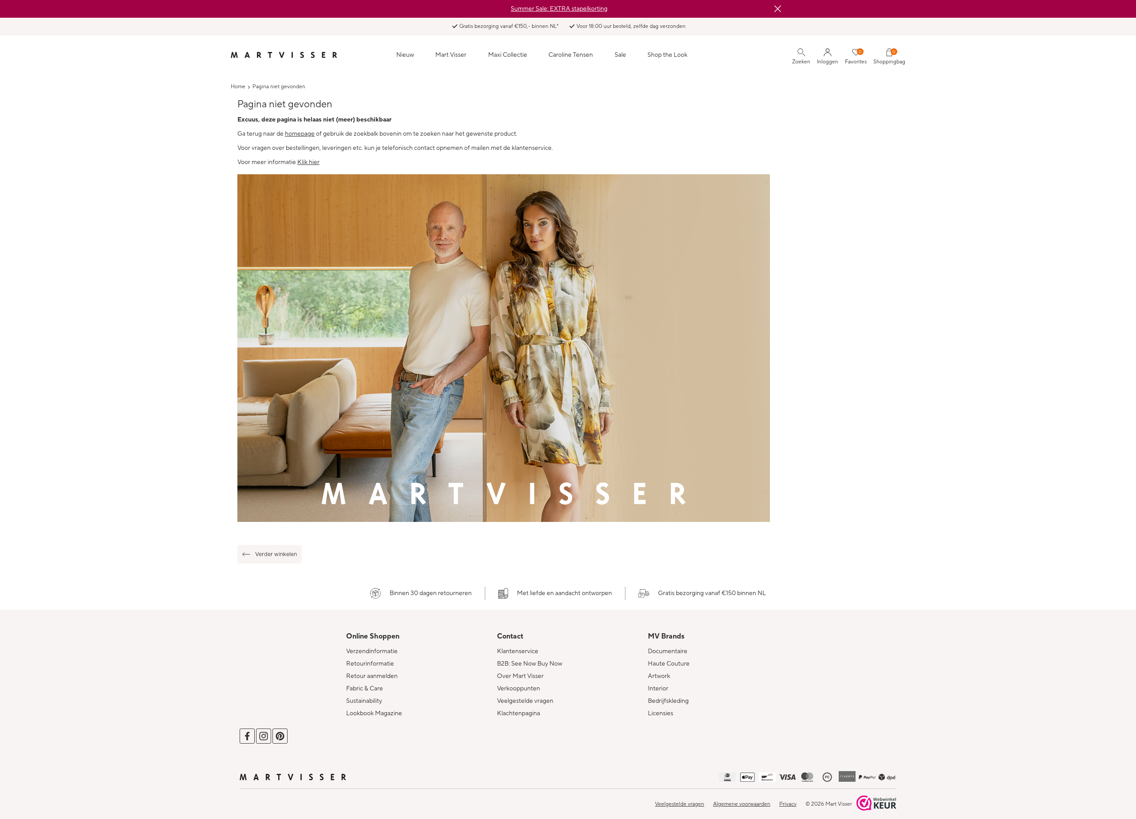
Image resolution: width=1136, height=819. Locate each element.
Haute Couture (669, 664)
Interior (658, 689)
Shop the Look (667, 55)
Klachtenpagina (518, 713)
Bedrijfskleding (668, 701)
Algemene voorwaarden (741, 804)
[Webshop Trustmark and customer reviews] (876, 803)
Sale (620, 55)
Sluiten (777, 8)
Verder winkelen (276, 554)
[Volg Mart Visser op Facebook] (247, 736)
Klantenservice (517, 651)
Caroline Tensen (570, 55)
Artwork (659, 676)
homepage (300, 134)
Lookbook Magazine (374, 713)
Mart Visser (450, 55)
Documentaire (667, 651)
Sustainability (364, 701)
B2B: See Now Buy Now (529, 664)
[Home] (284, 55)
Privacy (788, 804)
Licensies (660, 713)
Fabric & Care (364, 689)
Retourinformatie (370, 664)
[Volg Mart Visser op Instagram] (263, 736)
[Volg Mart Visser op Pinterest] (280, 736)
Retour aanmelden (372, 676)
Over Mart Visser (520, 676)
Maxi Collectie (507, 55)
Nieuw (405, 55)
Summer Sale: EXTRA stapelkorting (559, 9)
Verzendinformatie (372, 651)
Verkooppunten (518, 689)
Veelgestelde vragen (525, 701)
